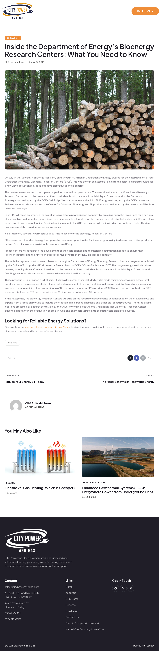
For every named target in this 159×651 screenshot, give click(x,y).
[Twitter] (130, 358)
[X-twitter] (123, 588)
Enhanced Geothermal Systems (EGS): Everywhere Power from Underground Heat (117, 490)
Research (13, 38)
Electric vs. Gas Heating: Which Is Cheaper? (40, 488)
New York (12, 342)
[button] (11, 358)
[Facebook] (136, 358)
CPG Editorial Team (38, 403)
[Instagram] (130, 588)
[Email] (143, 358)
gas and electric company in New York (46, 327)
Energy (86, 482)
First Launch (148, 645)
